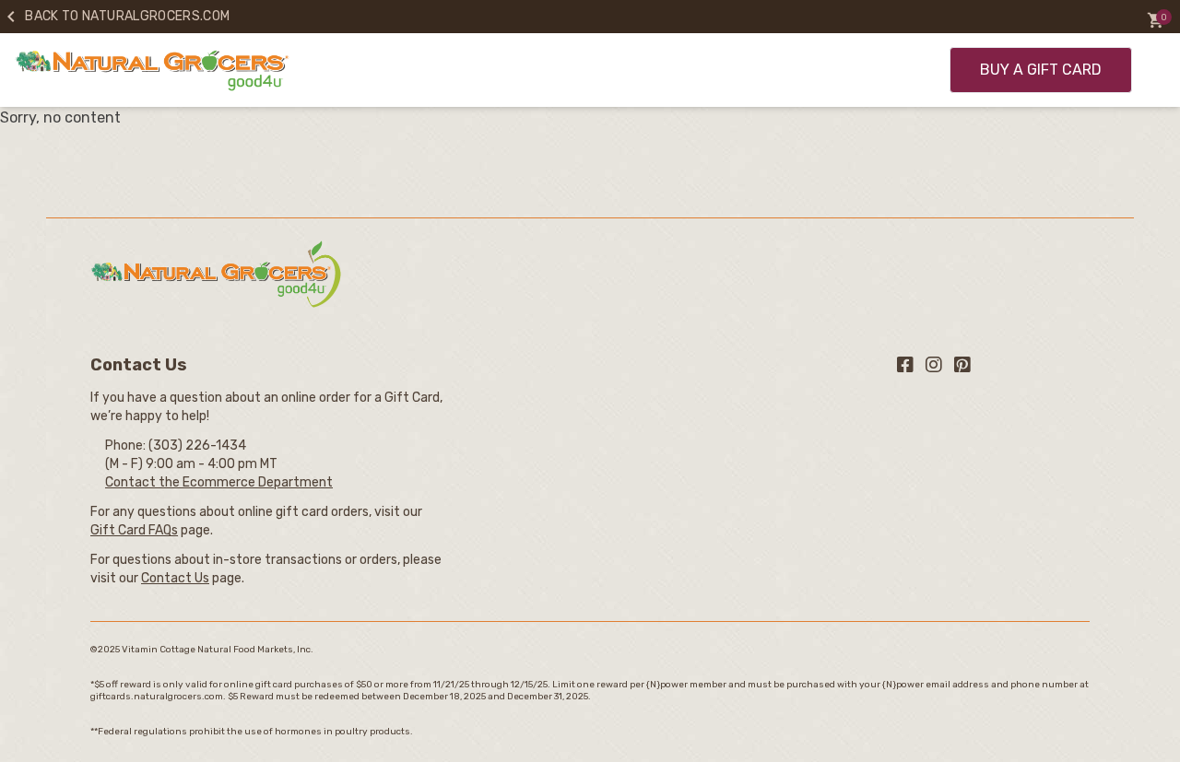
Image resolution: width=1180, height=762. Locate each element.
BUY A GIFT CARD (1041, 69)
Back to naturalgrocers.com (115, 16)
